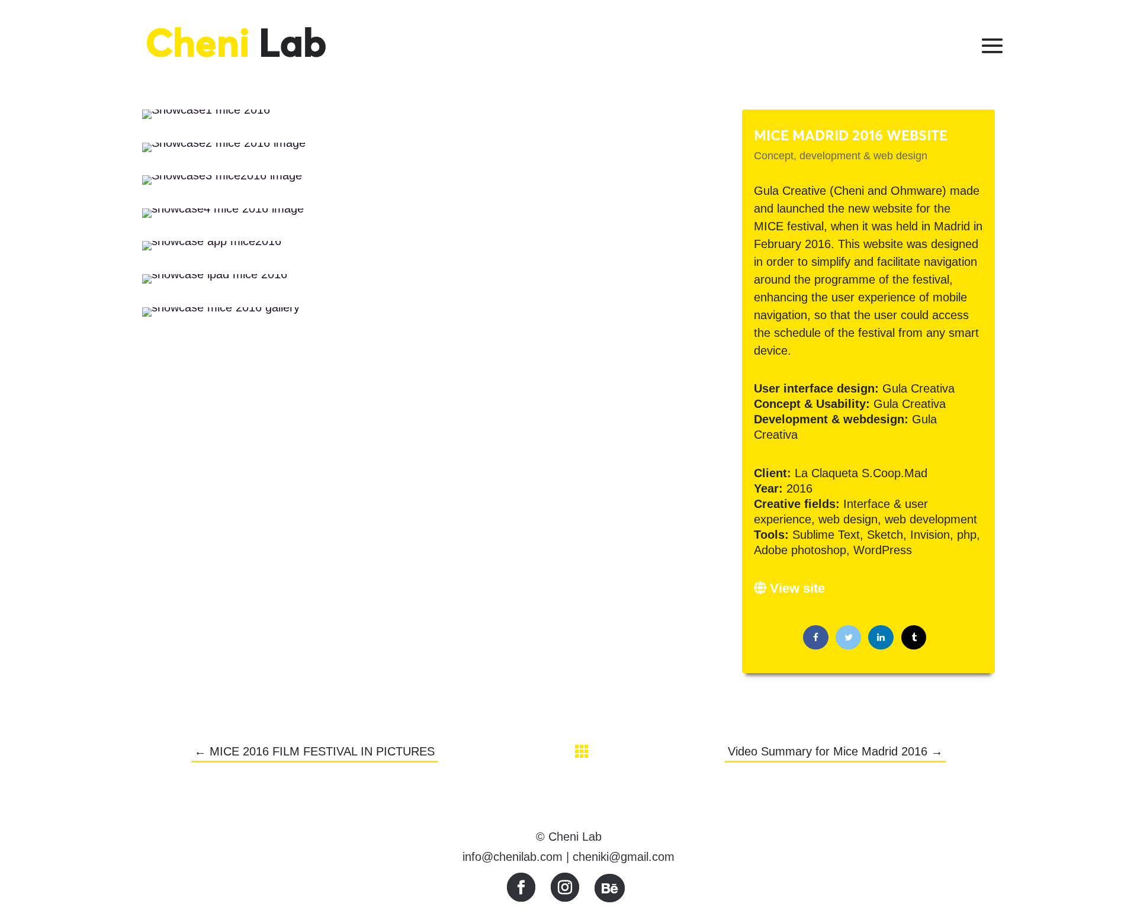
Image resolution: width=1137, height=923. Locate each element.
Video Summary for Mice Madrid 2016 (835, 751)
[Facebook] (815, 637)
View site (795, 588)
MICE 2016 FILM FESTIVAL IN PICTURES (314, 751)
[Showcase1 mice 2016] (206, 119)
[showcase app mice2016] (211, 250)
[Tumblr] (914, 637)
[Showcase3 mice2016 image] (222, 184)
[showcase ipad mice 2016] (214, 283)
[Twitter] (848, 637)
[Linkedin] (881, 637)
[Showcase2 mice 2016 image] (224, 152)
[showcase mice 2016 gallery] (221, 316)
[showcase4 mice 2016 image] (223, 217)
